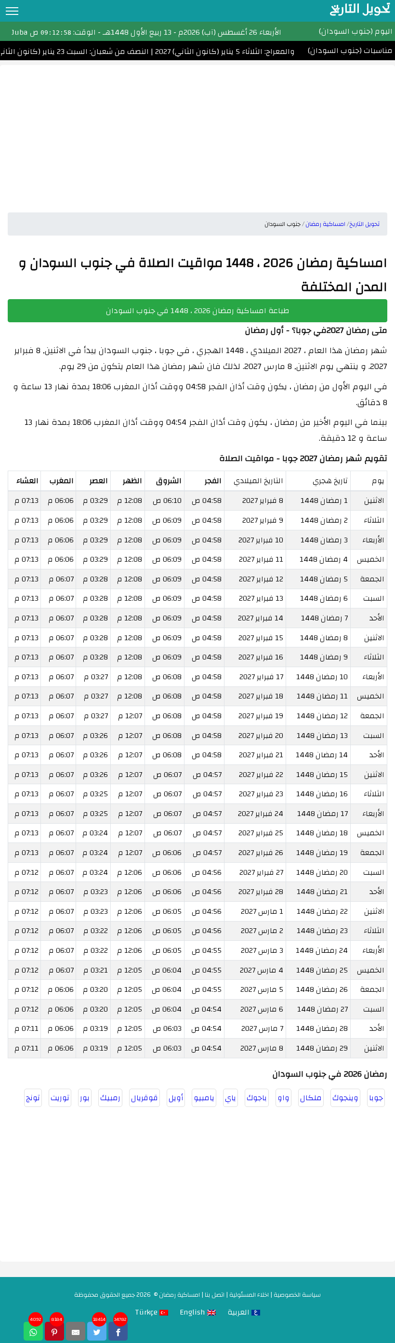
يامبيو (204, 1098)
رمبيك (110, 1098)
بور (85, 1098)
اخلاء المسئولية (249, 1295)
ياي (230, 1098)
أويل (176, 1098)
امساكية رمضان (179, 1295)
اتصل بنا (214, 1295)
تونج (33, 1098)
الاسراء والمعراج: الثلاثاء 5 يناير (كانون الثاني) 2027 (240, 51)
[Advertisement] (197, 132)
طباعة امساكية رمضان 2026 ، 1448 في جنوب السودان (198, 310)
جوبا (376, 1098)
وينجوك (345, 1098)
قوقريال (144, 1098)
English (193, 1312)
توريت (60, 1098)
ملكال (311, 1098)
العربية (239, 1312)
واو (283, 1098)
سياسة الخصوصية (297, 1295)
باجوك (257, 1098)
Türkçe (147, 1312)
